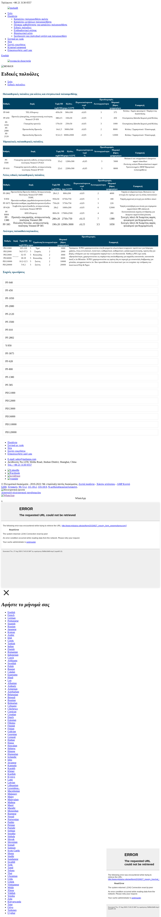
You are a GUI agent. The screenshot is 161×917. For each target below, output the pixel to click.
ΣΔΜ (3, 487)
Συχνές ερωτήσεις (16, 44)
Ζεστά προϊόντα (86, 484)
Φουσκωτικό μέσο (23, 33)
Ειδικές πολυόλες (22, 27)
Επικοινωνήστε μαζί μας (20, 50)
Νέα (10, 41)
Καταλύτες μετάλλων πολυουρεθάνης (33, 21)
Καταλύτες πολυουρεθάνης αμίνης (31, 19)
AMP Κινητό (123, 484)
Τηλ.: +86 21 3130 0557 (20, 464)
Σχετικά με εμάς (16, 39)
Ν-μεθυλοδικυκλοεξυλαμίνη (62, 487)
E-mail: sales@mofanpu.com (22, 459)
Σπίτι (10, 13)
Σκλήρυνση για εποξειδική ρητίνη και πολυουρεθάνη (40, 36)
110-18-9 (42, 487)
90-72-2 (23, 487)
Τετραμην (12, 487)
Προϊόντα (12, 16)
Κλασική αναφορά (17, 47)
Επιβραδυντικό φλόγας (25, 30)
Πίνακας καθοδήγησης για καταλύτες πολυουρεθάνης (40, 24)
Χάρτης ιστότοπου (106, 484)
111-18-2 (32, 487)
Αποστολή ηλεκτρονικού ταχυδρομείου (21, 492)
